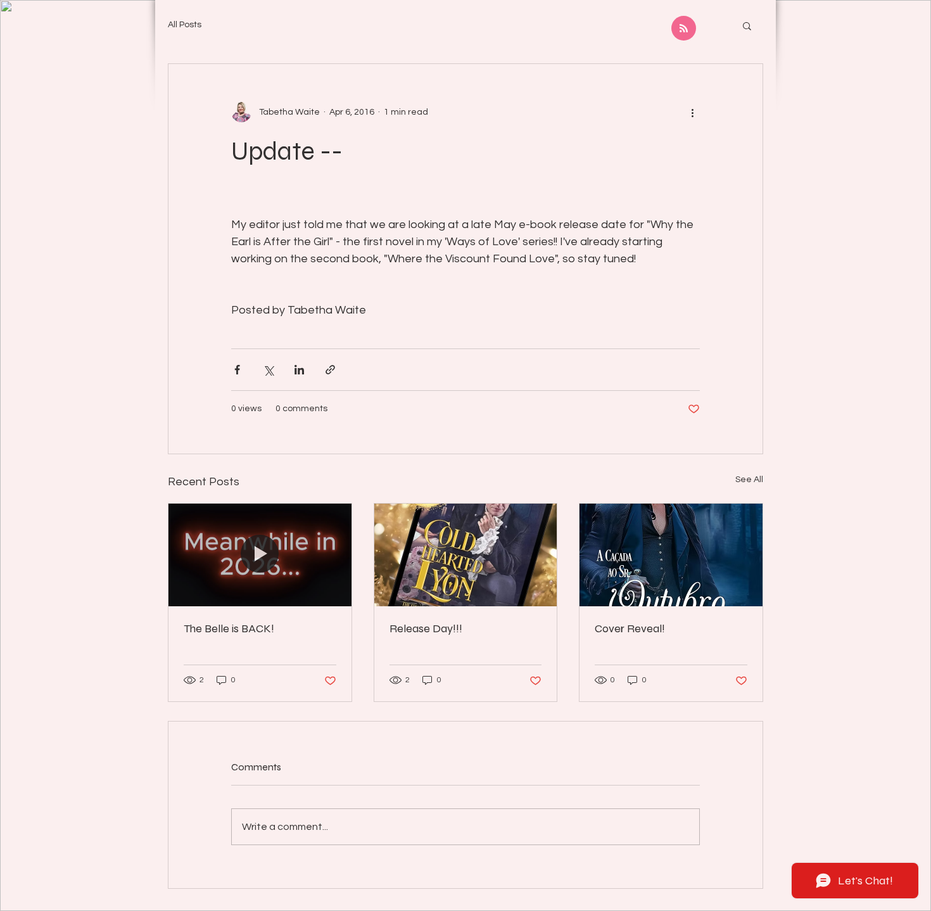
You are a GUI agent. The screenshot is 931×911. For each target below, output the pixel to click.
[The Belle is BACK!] (260, 555)
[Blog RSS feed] (683, 29)
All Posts (184, 24)
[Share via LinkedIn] (299, 370)
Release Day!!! (426, 628)
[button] (747, 25)
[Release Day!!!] (465, 555)
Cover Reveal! (630, 628)
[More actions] (692, 112)
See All (749, 479)
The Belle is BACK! (229, 628)
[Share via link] (330, 370)
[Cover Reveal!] (671, 555)
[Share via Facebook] (237, 370)
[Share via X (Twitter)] (268, 370)
